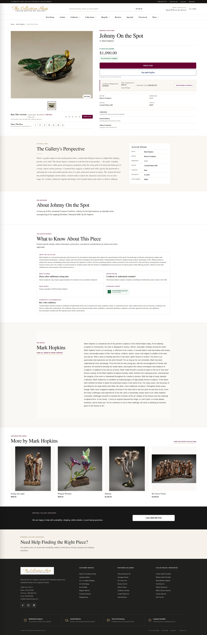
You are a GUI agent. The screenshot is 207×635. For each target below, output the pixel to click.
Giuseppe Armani (123, 577)
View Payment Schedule (184, 85)
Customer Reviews (85, 594)
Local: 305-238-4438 (26, 596)
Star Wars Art (160, 584)
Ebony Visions (122, 587)
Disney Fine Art (122, 584)
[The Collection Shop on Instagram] (28, 605)
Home (12, 24)
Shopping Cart (83, 597)
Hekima (108, 493)
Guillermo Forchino (123, 590)
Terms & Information (154, 630)
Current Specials (161, 594)
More (154, 17)
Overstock (143, 17)
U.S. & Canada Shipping (86, 580)
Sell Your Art (174, 1)
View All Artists (122, 597)
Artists (62, 17)
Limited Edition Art (123, 594)
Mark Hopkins (20, 24)
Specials (130, 17)
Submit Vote (87, 116)
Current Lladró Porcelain (163, 574)
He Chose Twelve (159, 493)
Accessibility (83, 587)
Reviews (118, 17)
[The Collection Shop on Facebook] (22, 605)
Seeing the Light (17, 493)
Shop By (104, 17)
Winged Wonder (64, 493)
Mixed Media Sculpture (163, 580)
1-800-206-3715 (162, 1)
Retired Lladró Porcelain (163, 577)
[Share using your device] (58, 125)
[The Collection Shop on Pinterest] (34, 605)
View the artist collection (185, 441)
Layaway (183, 1)
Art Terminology (84, 584)
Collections (89, 17)
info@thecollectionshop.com (29, 599)
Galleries (74, 17)
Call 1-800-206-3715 (154, 518)
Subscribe (192, 1)
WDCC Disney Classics (163, 590)
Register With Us (84, 590)
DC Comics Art (122, 580)
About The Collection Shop (87, 574)
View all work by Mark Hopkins (50, 353)
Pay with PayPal (147, 72)
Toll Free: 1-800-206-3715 (28, 593)
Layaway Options (84, 577)
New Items (50, 17)
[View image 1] (52, 105)
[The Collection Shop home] (30, 9)
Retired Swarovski (161, 587)
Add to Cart (148, 65)
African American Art (124, 574)
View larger (87, 96)
